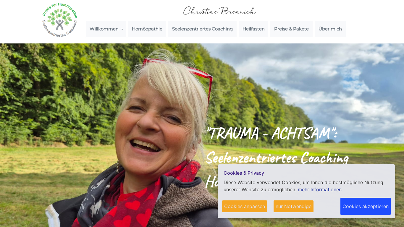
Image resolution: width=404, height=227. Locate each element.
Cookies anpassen (244, 206)
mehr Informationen (320, 189)
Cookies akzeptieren (365, 206)
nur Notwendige (293, 206)
